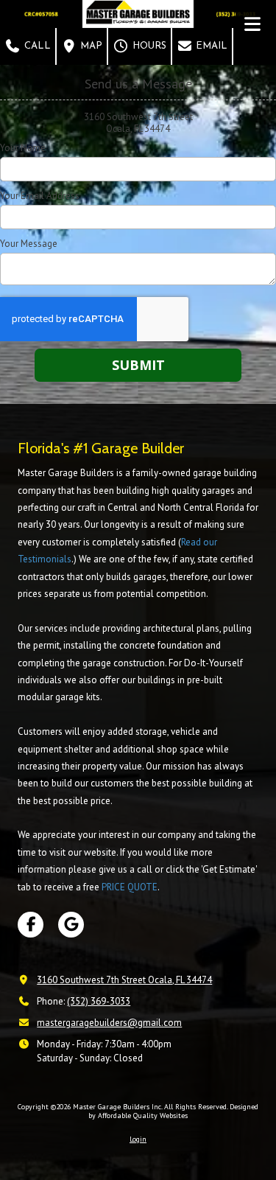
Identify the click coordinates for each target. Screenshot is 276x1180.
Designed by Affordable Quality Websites (173, 1111)
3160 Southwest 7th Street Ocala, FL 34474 (124, 980)
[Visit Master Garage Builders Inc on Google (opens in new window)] (71, 925)
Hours (148, 46)
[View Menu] (252, 24)
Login (138, 1139)
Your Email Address (39, 196)
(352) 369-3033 (98, 1001)
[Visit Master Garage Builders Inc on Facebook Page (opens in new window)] (30, 925)
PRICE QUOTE (130, 887)
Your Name (23, 148)
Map (89, 46)
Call (36, 46)
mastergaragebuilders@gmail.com (109, 1022)
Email (210, 46)
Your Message (28, 244)
